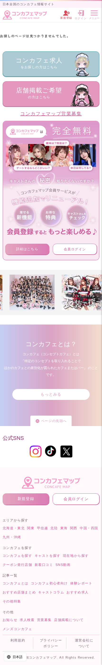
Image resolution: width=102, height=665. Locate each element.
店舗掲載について (69, 620)
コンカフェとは (15, 583)
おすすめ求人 (77, 592)
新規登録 (26, 499)
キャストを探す (47, 556)
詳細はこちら (27, 249)
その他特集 (12, 601)
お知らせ (10, 620)
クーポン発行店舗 (17, 565)
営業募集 (44, 620)
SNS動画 (63, 565)
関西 (73, 528)
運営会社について (84, 643)
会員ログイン (75, 249)
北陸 (54, 528)
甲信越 (42, 528)
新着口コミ (44, 565)
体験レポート (81, 583)
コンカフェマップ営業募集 (51, 113)
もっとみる (51, 394)
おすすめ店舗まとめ (19, 592)
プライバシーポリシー (51, 643)
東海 (64, 528)
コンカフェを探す (17, 556)
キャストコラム (51, 592)
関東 (30, 528)
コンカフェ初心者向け (49, 583)
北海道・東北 (14, 528)
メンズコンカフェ (17, 629)
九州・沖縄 (12, 537)
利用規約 (17, 640)
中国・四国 (89, 528)
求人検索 (27, 620)
